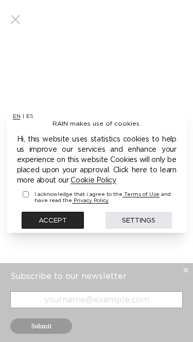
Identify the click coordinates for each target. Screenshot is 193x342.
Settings (138, 220)
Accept (53, 220)
